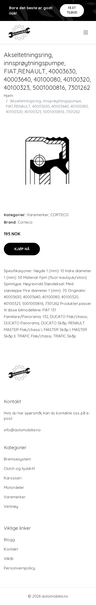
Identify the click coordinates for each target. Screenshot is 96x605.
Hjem (8, 95)
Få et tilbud (72, 10)
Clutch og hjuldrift (19, 468)
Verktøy (11, 506)
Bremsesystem (17, 459)
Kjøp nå (21, 249)
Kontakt (11, 549)
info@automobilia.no (22, 429)
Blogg (9, 539)
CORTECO (59, 214)
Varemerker (38, 214)
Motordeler (14, 487)
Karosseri (13, 478)
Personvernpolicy (19, 568)
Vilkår (9, 558)
